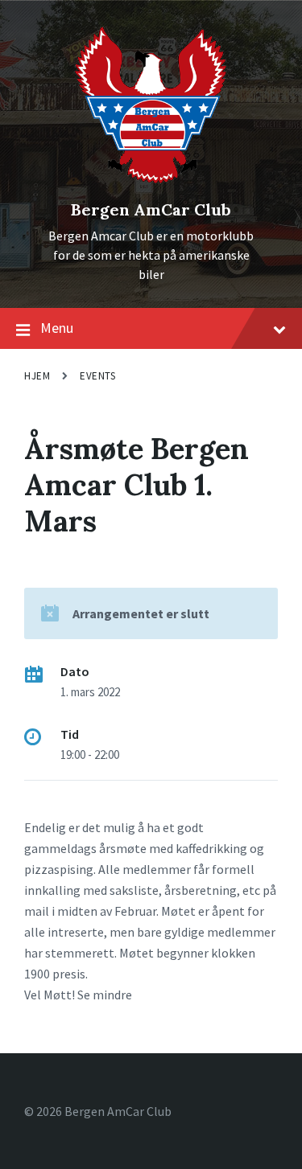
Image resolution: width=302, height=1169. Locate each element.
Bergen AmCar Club (151, 209)
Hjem (37, 376)
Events (97, 376)
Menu (56, 327)
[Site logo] (151, 182)
